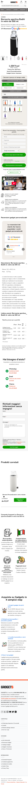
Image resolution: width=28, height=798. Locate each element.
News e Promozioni (7, 752)
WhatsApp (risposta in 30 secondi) (10, 726)
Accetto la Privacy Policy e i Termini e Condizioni (12, 443)
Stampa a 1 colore (20, 84)
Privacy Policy (17, 161)
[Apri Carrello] (25, 2)
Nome (4, 414)
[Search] (25, 6)
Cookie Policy (5, 769)
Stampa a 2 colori (8, 88)
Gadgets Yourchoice (7, 750)
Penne (2, 9)
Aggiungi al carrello (14, 172)
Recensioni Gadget (6, 745)
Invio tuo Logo (5, 733)
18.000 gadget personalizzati (8, 701)
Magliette (22, 9)
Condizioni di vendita (7, 767)
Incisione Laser (20, 88)
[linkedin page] (5, 715)
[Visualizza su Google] (8, 246)
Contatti (4, 728)
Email (4, 419)
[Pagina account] (21, 2)
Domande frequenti (6, 763)
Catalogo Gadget (6, 748)
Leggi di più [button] (9, 256)
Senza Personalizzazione (8, 84)
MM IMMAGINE (6, 743)
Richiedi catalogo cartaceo (8, 731)
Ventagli (8, 9)
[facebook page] (2, 715)
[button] (5, 250)
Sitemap (18, 785)
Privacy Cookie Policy (11, 785)
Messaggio (6, 425)
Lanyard (15, 9)
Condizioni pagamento (7, 765)
